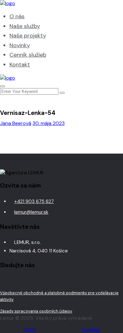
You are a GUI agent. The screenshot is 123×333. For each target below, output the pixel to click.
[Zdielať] (88, 7)
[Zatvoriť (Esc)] (102, 7)
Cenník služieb (27, 55)
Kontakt (19, 64)
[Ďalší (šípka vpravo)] (112, 166)
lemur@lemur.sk (31, 212)
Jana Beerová (15, 123)
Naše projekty (27, 35)
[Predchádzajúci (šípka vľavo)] (11, 166)
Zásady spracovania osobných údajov (36, 311)
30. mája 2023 (48, 123)
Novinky (19, 45)
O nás (17, 16)
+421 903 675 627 (34, 201)
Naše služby (24, 26)
